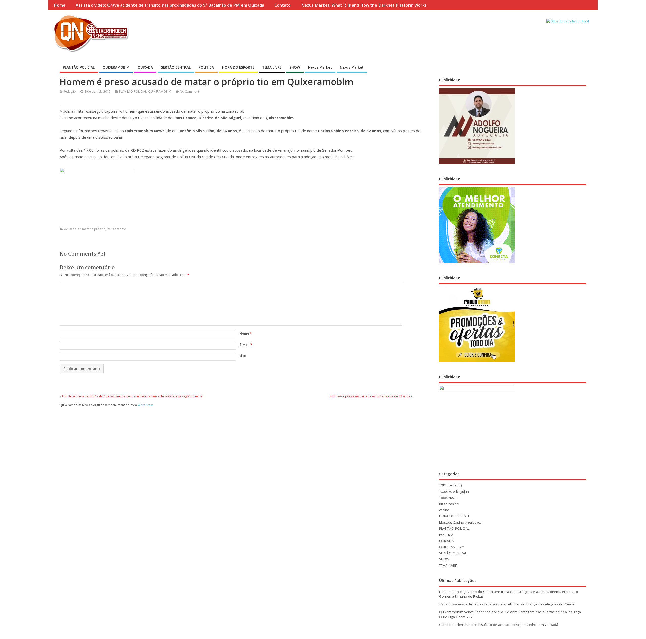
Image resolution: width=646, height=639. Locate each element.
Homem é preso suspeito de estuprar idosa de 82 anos (370, 396)
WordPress (145, 405)
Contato (282, 5)
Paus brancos (116, 229)
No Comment (189, 91)
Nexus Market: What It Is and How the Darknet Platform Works (364, 5)
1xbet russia (449, 497)
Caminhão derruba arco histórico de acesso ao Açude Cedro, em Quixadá (498, 624)
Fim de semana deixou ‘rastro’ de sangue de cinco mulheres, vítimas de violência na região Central (132, 396)
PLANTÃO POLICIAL (79, 67)
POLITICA (206, 67)
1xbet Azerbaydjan (454, 491)
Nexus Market (320, 67)
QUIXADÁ (145, 67)
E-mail (245, 344)
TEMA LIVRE (271, 67)
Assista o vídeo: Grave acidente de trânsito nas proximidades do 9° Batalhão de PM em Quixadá (170, 5)
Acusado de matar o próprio (84, 229)
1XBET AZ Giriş (450, 485)
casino (444, 510)
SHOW (294, 67)
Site (242, 356)
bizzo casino (449, 504)
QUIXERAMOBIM (116, 67)
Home (59, 5)
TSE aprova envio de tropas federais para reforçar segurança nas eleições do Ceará (506, 604)
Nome (245, 333)
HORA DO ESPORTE (238, 67)
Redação (69, 91)
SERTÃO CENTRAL (176, 67)
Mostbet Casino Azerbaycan (461, 522)
